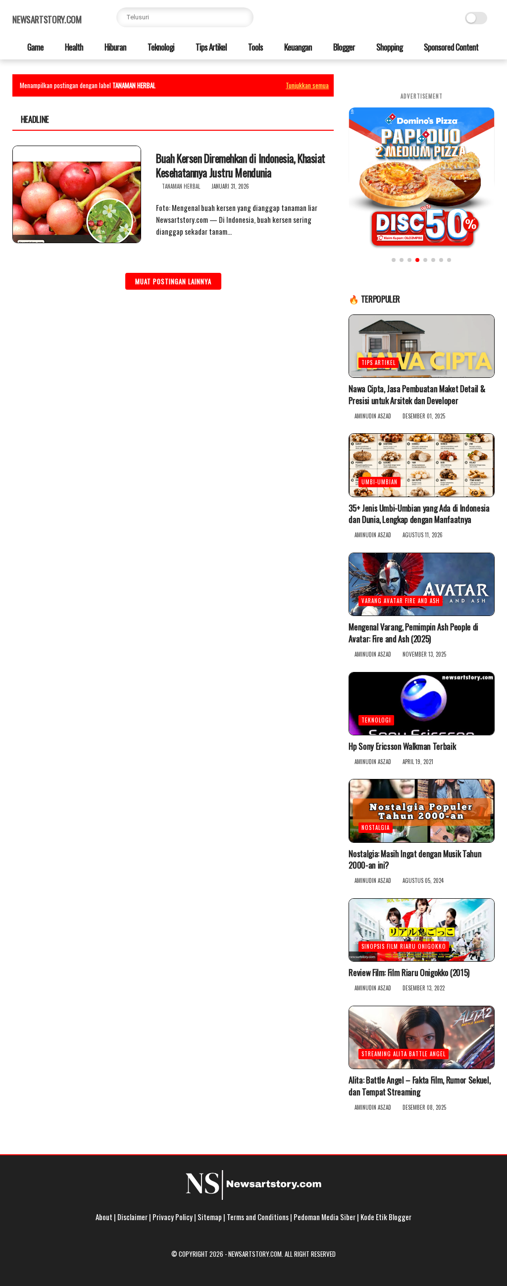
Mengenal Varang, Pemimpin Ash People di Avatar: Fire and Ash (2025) (413, 633)
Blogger (343, 47)
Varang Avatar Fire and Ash (400, 601)
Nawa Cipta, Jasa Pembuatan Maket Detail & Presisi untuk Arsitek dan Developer (417, 395)
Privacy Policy (172, 1216)
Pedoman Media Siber (324, 1216)
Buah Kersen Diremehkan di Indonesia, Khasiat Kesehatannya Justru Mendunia (240, 165)
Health (73, 47)
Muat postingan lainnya (173, 281)
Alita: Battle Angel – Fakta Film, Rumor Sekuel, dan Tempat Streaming (419, 1086)
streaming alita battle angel (403, 1054)
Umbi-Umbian (379, 482)
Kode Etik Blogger (385, 1216)
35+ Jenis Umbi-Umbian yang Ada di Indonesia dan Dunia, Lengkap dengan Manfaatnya (419, 514)
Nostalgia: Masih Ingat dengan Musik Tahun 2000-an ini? (415, 860)
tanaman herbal (181, 186)
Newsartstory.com (46, 19)
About (104, 1216)
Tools (255, 47)
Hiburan (114, 47)
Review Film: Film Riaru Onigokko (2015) (409, 972)
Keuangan (297, 47)
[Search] (243, 17)
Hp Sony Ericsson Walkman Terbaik (402, 746)
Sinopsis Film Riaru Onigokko (403, 946)
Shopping (389, 47)
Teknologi (160, 47)
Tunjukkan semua (307, 85)
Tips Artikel (210, 47)
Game (35, 47)
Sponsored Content (450, 47)
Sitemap (210, 1216)
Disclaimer (132, 1216)
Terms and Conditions (258, 1216)
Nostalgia (375, 827)
